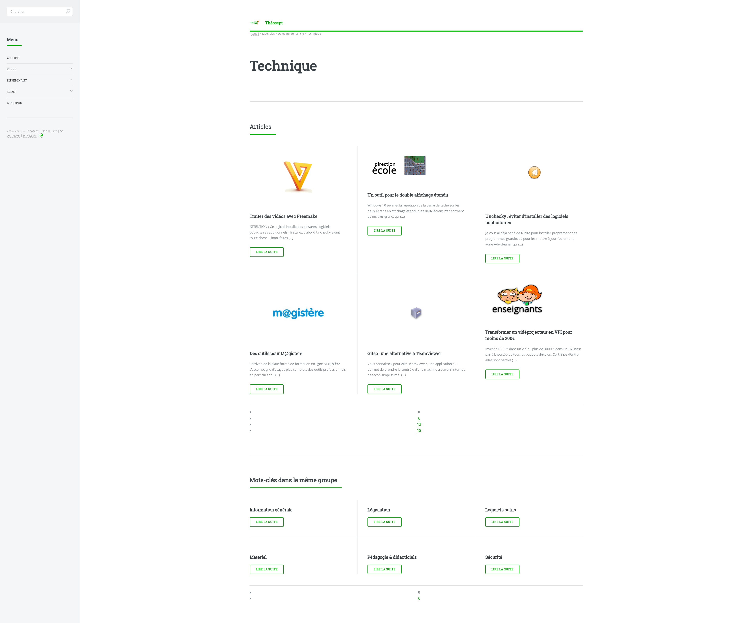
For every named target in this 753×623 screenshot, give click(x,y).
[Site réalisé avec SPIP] (41, 136)
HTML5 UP (29, 135)
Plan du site (49, 131)
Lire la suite (267, 252)
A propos (14, 103)
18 (419, 436)
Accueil (254, 33)
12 (419, 430)
